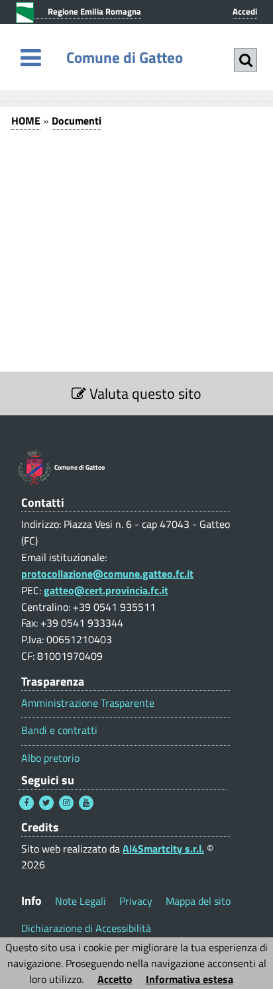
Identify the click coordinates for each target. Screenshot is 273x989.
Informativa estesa (189, 979)
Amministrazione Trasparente (87, 703)
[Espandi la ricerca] (245, 60)
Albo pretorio (50, 758)
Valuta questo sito (143, 393)
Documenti (76, 121)
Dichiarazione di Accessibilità (86, 928)
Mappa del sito (198, 901)
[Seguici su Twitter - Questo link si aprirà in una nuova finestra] (46, 803)
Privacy (135, 901)
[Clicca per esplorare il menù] (31, 57)
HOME (25, 121)
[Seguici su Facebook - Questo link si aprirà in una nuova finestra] (26, 803)
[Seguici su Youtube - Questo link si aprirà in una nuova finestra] (86, 803)
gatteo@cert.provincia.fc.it (106, 590)
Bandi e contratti (59, 730)
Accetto (115, 979)
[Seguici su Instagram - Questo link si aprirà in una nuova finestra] (66, 803)
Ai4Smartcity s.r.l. (163, 849)
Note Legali (80, 901)
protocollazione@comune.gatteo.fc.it (107, 574)
